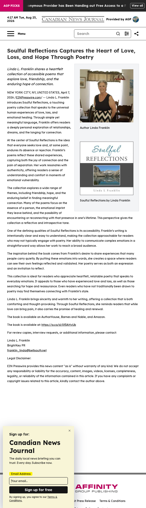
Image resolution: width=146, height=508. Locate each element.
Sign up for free (38, 490)
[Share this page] (136, 33)
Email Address (21, 474)
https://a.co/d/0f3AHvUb (58, 324)
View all (137, 5)
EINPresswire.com (28, 97)
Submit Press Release (81, 501)
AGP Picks (12, 5)
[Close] (69, 430)
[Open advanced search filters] (126, 34)
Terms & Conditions (112, 501)
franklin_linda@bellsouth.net (27, 350)
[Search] (118, 34)
